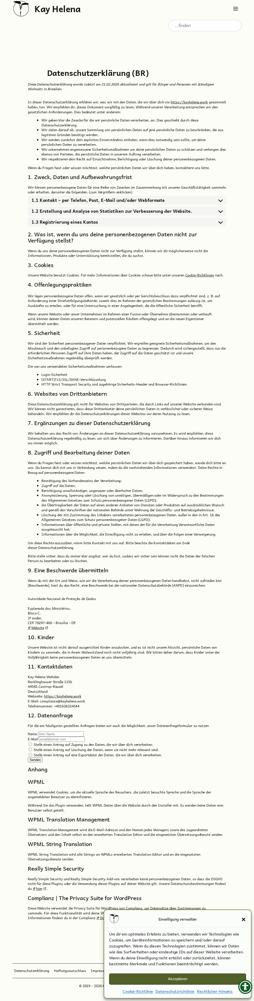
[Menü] (236, 9)
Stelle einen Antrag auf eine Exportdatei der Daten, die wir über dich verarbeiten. (97, 755)
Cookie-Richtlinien (199, 275)
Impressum (100, 970)
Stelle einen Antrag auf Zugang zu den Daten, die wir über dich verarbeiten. (93, 744)
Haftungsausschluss (70, 970)
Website (37, 627)
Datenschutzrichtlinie (175, 991)
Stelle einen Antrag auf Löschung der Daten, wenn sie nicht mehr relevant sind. (96, 749)
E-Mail (33, 739)
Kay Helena (57, 8)
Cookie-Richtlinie (138, 991)
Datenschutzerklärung (31, 970)
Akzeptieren (177, 979)
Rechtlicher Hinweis (215, 991)
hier (39, 888)
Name (32, 733)
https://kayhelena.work (189, 102)
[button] (243, 919)
